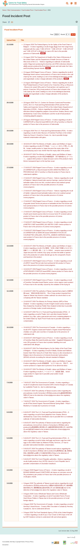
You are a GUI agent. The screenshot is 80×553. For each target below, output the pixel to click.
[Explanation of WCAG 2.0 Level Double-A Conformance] (55, 542)
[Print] (77, 22)
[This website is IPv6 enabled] (64, 542)
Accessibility (5, 541)
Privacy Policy (29, 541)
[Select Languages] (71, 3)
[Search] (67, 3)
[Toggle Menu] (75, 3)
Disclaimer (5, 545)
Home (4, 10)
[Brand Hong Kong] (74, 542)
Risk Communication (14, 10)
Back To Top (70, 537)
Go (72, 34)
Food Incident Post (27, 10)
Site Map (12, 541)
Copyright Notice (20, 541)
